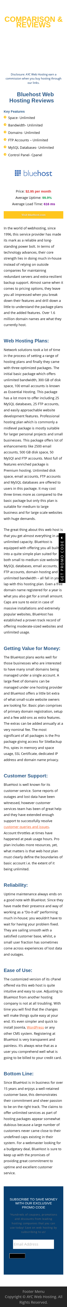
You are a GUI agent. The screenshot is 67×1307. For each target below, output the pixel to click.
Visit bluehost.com (33, 214)
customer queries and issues (26, 827)
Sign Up (17, 1256)
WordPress (35, 1027)
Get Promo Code (62, 560)
